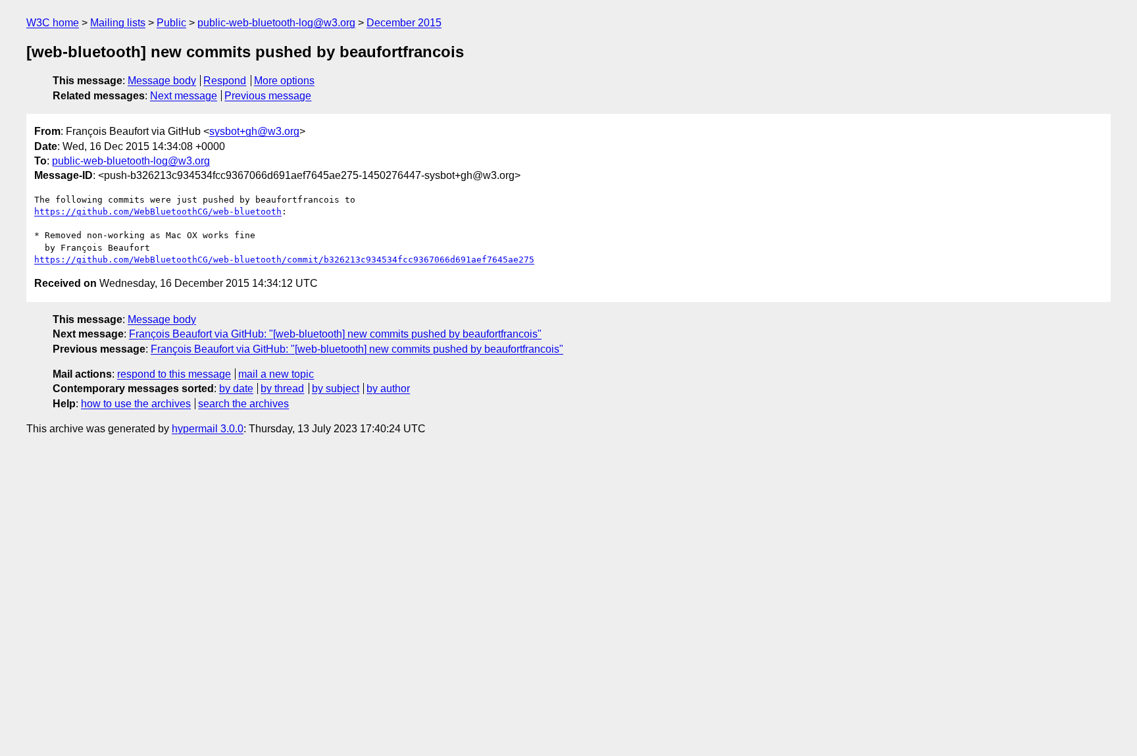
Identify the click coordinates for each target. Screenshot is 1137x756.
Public (171, 22)
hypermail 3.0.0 (207, 428)
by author (388, 388)
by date (236, 388)
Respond (224, 80)
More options (284, 80)
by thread (282, 388)
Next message (183, 95)
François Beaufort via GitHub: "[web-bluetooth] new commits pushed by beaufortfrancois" (335, 334)
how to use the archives (136, 403)
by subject (335, 388)
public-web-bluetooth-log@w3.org (276, 22)
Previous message (267, 95)
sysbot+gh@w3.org (254, 131)
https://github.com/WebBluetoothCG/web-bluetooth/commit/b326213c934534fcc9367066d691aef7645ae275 (284, 260)
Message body (162, 80)
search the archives (243, 403)
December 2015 (404, 22)
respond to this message (174, 374)
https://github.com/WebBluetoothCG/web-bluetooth (158, 211)
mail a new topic (276, 374)
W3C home (52, 22)
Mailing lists (117, 22)
